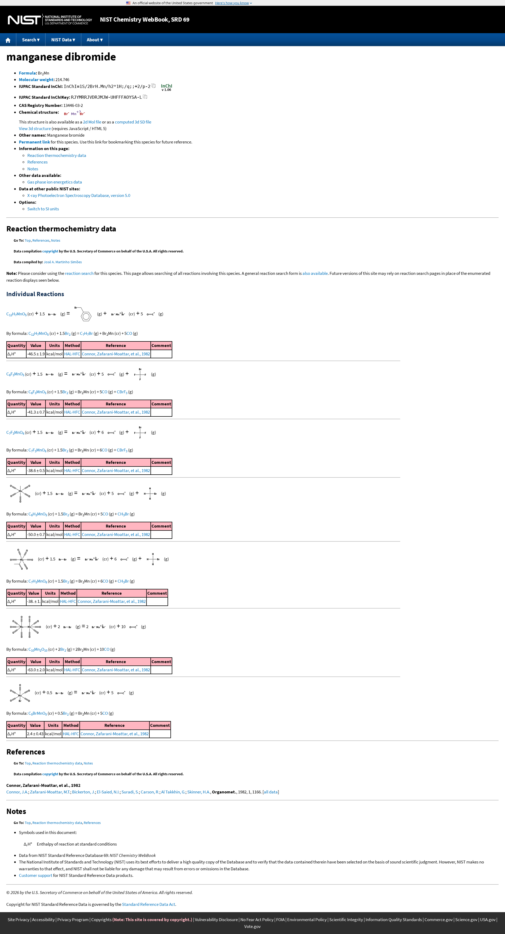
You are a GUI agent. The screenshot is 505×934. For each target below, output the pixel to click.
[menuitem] (8, 39)
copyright (50, 251)
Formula (27, 73)
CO (129, 333)
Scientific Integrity (346, 919)
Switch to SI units (43, 209)
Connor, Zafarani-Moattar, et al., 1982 (116, 354)
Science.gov (466, 919)
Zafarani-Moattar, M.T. (50, 792)
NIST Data (61, 40)
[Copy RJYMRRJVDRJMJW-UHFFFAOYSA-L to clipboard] (145, 98)
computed (124, 122)
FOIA (280, 919)
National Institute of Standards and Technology (50, 20)
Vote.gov (252, 926)
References (37, 162)
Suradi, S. (130, 792)
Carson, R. (150, 792)
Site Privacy (18, 919)
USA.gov (488, 919)
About (93, 40)
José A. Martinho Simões (63, 262)
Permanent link (34, 142)
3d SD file (143, 122)
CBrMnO (37, 713)
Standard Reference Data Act (148, 904)
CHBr (86, 333)
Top (28, 240)
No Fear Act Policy (257, 919)
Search (29, 40)
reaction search (79, 273)
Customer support (35, 875)
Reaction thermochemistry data (56, 155)
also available (315, 273)
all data (271, 792)
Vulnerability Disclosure (216, 919)
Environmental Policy (307, 919)
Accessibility (43, 919)
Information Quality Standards (394, 919)
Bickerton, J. (83, 792)
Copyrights (101, 919)
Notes (32, 169)
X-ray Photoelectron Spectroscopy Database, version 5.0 (78, 195)
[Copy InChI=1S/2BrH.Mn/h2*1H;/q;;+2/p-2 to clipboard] (153, 87)
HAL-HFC (72, 354)
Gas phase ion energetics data (54, 182)
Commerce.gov (439, 919)
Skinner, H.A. (198, 792)
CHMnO (16, 314)
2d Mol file (92, 122)
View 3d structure (35, 128)
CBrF (122, 392)
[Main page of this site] (8, 39)
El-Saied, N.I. (108, 792)
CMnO (37, 649)
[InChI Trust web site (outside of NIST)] (166, 90)
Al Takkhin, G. (173, 792)
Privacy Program (73, 919)
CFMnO (15, 374)
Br (67, 333)
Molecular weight (36, 79)
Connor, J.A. (17, 792)
